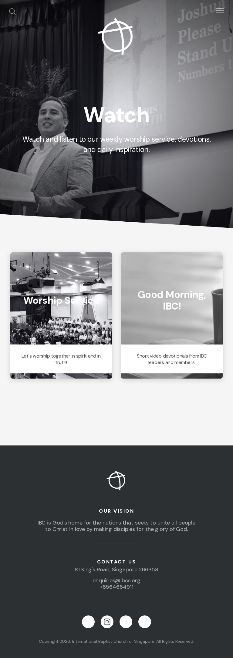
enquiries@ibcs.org (116, 580)
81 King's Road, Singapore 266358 (116, 569)
